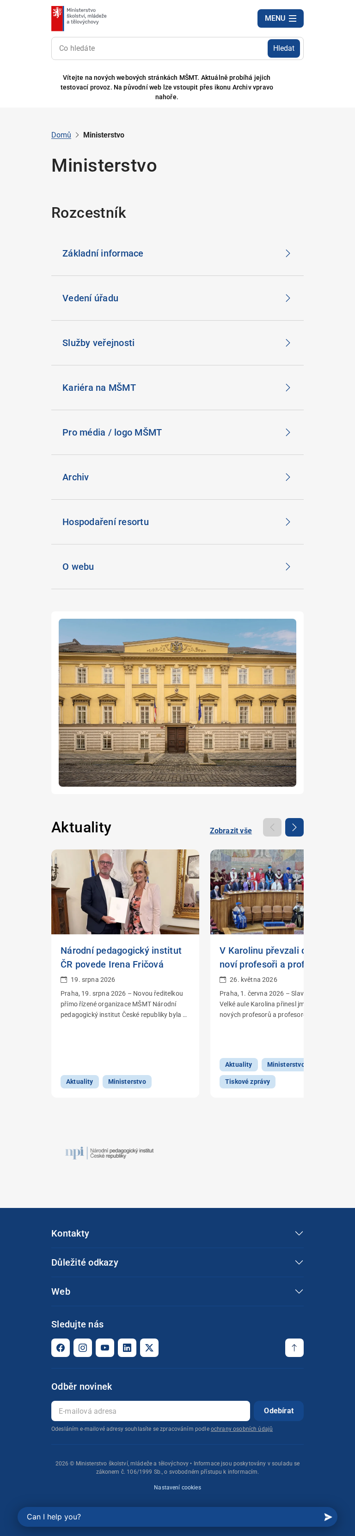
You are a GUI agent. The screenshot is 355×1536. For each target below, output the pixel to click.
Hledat (283, 48)
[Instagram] (82, 1348)
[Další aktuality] (294, 827)
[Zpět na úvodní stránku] (79, 18)
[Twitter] (149, 1348)
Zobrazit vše (231, 830)
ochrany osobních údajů (242, 1429)
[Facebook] (60, 1348)
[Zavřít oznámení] (297, 87)
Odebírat (279, 1410)
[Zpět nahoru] (294, 1348)
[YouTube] (105, 1348)
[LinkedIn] (127, 1348)
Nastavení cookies (177, 1487)
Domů (61, 135)
